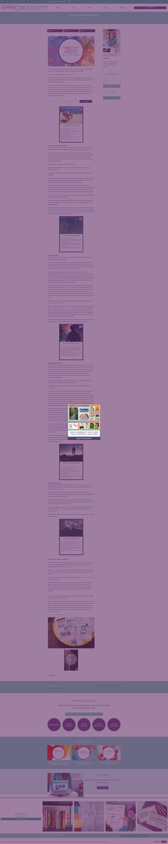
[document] (84, 422)
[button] (99, 405)
